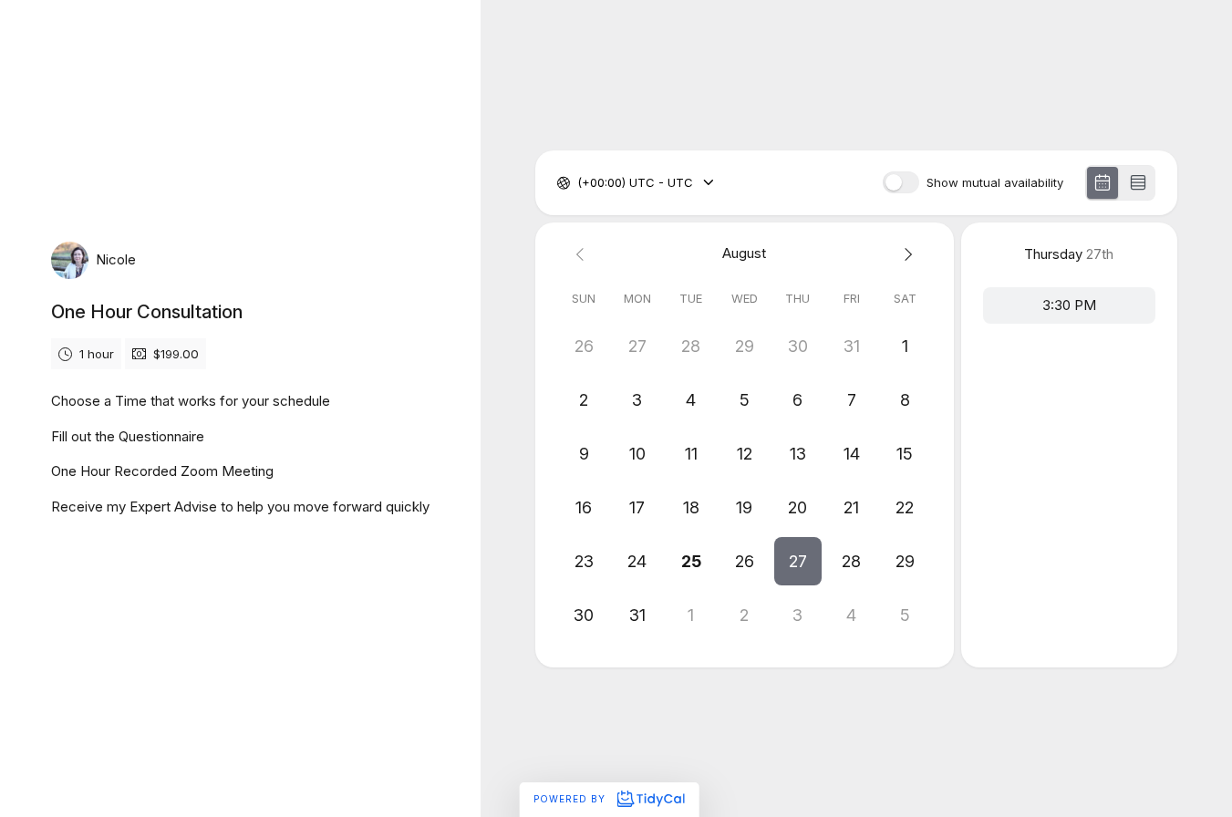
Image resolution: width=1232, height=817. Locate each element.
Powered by (571, 798)
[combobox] (579, 183)
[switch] (901, 182)
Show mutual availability (995, 183)
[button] (798, 561)
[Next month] (905, 254)
